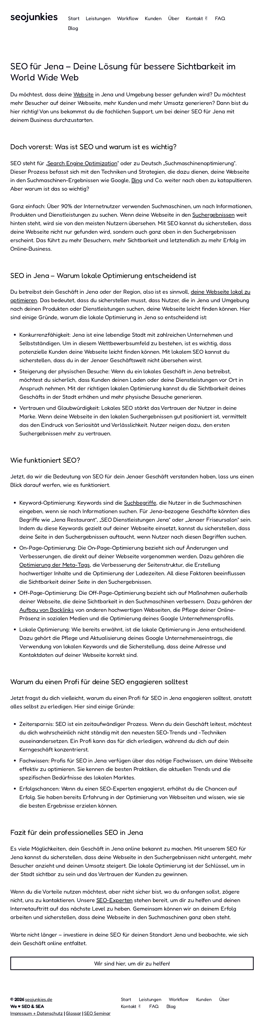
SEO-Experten (114, 900)
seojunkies (34, 16)
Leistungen (98, 18)
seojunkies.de (38, 999)
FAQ (220, 18)
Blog (73, 28)
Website (83, 94)
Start (73, 18)
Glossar (73, 1013)
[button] (132, 963)
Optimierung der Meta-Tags (54, 564)
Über (173, 18)
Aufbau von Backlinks (46, 609)
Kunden (153, 18)
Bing (137, 180)
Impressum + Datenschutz (36, 1013)
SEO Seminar (97, 1013)
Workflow (127, 18)
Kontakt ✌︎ (197, 18)
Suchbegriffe (140, 502)
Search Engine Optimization (82, 163)
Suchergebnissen (213, 214)
